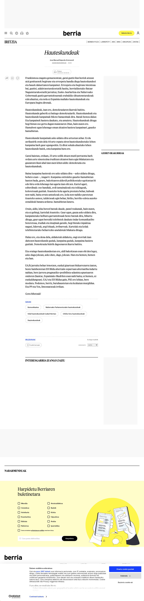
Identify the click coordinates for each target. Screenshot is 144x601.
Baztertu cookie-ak (125, 582)
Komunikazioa (33, 307)
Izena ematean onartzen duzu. (37, 530)
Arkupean (126, 42)
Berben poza (93, 42)
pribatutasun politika (37, 530)
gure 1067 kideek (43, 571)
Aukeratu (124, 576)
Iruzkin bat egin (35, 345)
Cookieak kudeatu (36, 597)
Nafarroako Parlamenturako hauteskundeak (63, 307)
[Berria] (13, 559)
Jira (113, 42)
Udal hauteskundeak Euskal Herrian (42, 314)
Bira (118, 42)
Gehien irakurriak (112, 153)
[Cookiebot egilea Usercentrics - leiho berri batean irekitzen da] (14, 596)
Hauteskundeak (34, 320)
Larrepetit (105, 42)
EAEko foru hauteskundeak (74, 314)
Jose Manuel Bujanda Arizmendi (62, 60)
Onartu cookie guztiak (125, 569)
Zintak (135, 42)
